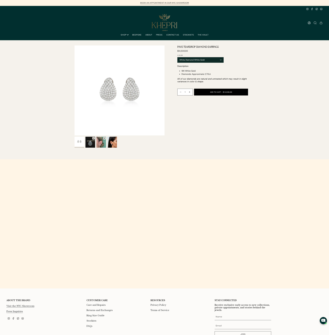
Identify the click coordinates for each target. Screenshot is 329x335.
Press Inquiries (14, 311)
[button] (124, 35)
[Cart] (321, 23)
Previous (74, 90)
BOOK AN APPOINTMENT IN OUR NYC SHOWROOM (164, 3)
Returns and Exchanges (99, 310)
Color (180, 55)
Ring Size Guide (95, 315)
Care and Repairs (96, 305)
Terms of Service (159, 310)
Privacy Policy (158, 305)
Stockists (91, 320)
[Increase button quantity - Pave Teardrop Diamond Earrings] (190, 92)
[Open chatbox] (323, 320)
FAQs (89, 326)
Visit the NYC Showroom (20, 306)
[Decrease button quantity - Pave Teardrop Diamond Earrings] (180, 92)
